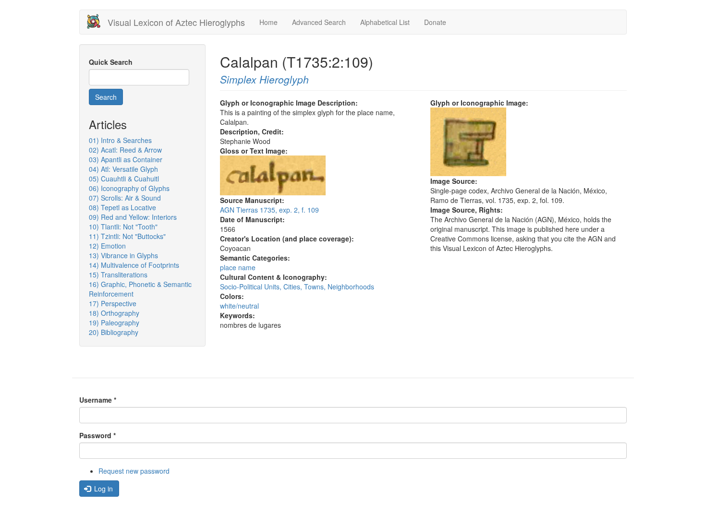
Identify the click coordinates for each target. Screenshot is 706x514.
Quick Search (111, 62)
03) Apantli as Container (125, 159)
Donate (435, 22)
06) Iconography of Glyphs (129, 188)
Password (97, 435)
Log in (102, 488)
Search (106, 97)
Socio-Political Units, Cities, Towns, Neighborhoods (297, 286)
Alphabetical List (385, 22)
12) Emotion (107, 246)
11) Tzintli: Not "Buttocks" (127, 236)
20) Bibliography (113, 332)
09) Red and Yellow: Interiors (133, 217)
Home (268, 22)
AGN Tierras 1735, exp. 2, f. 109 (269, 210)
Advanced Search (319, 22)
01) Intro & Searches (120, 140)
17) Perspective (112, 303)
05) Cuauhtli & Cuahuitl (124, 178)
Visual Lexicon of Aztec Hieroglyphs (176, 22)
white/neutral (239, 306)
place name (238, 267)
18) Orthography (114, 313)
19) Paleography (114, 322)
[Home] (97, 21)
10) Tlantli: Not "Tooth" (123, 226)
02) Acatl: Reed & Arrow (125, 150)
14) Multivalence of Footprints (134, 265)
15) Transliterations (118, 274)
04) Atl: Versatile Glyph (123, 169)
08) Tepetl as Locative (122, 207)
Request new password (134, 471)
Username (97, 400)
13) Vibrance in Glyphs (123, 255)
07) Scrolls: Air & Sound (125, 198)
